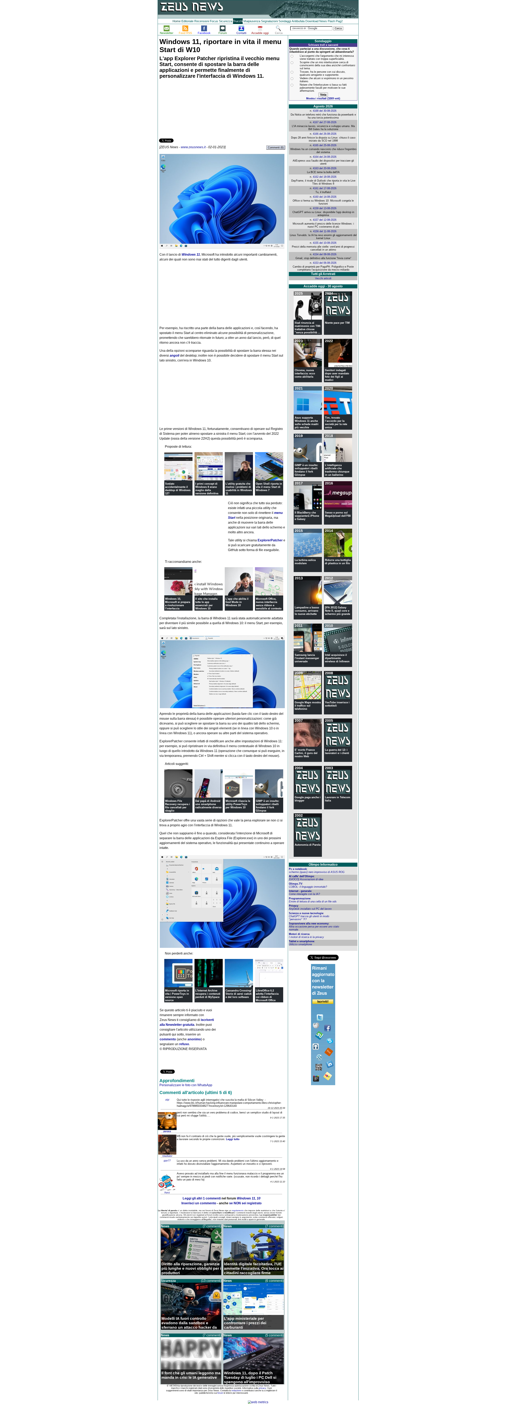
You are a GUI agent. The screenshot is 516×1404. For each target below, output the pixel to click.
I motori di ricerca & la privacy (306, 937)
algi (167, 1099)
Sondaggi (285, 21)
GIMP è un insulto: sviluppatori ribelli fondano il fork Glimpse (267, 805)
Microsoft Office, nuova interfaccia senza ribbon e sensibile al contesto (269, 603)
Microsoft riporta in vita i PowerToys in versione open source (177, 995)
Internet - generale (300, 891)
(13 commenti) (211, 1280)
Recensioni (201, 21)
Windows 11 (191, 254)
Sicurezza (225, 21)
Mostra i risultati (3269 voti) (323, 98)
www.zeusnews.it (193, 147)
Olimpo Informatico (323, 864)
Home (177, 21)
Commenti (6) (276, 147)
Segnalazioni (269, 21)
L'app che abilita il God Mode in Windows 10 (237, 602)
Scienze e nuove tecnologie (306, 913)
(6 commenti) (274, 1280)
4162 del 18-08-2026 (324, 176)
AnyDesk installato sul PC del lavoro (310, 908)
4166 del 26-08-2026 (324, 133)
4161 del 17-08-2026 (324, 188)
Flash (331, 21)
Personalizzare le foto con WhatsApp (185, 1085)
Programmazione (299, 898)
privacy (262, 1388)
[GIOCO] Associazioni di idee (306, 879)
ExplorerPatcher (270, 540)
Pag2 (339, 21)
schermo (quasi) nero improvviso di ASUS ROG (316, 872)
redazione (236, 1390)
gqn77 (167, 1160)
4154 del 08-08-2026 (324, 254)
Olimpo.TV (295, 883)
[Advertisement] (189, 109)
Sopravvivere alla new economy (309, 923)
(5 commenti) (274, 1335)
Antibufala (298, 21)
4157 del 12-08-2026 (324, 219)
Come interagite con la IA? (304, 894)
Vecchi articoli (323, 278)
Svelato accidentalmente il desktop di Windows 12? (177, 488)
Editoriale (187, 21)
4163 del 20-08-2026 (324, 168)
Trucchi (238, 21)
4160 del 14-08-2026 (324, 196)
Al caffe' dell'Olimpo (301, 876)
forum (220, 1393)
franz (167, 1192)
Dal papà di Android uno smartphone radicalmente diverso (208, 804)
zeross (167, 1131)
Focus (214, 21)
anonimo (194, 1039)
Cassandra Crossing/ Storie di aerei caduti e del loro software (239, 994)
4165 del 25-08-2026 (324, 145)
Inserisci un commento (198, 1203)
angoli (174, 355)
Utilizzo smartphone (300, 944)
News (323, 21)
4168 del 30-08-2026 (324, 110)
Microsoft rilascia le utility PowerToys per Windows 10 (238, 804)
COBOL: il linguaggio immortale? (308, 886)
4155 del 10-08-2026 (324, 242)
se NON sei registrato (245, 1203)
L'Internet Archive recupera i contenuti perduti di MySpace (207, 994)
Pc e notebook (298, 869)
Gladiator (167, 1156)
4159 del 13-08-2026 (324, 208)
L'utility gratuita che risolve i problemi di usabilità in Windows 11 (239, 488)
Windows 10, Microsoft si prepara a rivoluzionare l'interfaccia (177, 603)
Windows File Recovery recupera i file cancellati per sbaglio (177, 805)
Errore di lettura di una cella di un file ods (313, 901)
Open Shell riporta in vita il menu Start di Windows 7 (269, 487)
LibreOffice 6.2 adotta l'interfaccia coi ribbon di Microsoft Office (267, 995)
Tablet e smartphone (301, 941)
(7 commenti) (212, 1226)
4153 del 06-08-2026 (324, 262)
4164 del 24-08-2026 (324, 156)
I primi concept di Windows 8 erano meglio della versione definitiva (206, 488)
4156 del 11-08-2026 (324, 231)
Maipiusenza (251, 21)
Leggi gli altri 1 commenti (202, 1198)
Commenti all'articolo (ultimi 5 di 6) (195, 1092)
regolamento (238, 1210)
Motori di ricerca (299, 934)
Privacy (293, 905)
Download (311, 21)
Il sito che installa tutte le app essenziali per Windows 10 (206, 603)
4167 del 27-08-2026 (324, 122)
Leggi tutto (232, 1139)
